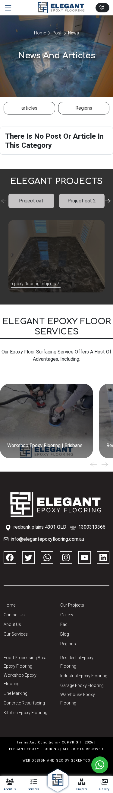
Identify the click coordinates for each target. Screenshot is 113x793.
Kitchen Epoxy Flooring (25, 712)
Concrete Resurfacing (24, 703)
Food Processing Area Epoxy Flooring (25, 662)
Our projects (72, 605)
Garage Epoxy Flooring (82, 685)
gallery (66, 614)
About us (12, 624)
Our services (16, 634)
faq (63, 624)
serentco (80, 760)
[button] (109, 201)
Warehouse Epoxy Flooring (77, 698)
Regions (68, 643)
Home (40, 33)
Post (56, 33)
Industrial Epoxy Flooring (83, 675)
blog (64, 634)
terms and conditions (37, 742)
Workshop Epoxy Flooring (20, 679)
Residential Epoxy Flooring (76, 662)
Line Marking (15, 693)
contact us (14, 614)
